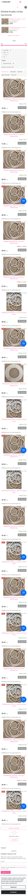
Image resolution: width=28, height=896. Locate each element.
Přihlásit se (5, 872)
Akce (6, 52)
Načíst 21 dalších (14, 828)
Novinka (6, 54)
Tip (5, 56)
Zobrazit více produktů (13, 35)
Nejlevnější (13, 71)
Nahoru (14, 840)
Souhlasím (13, 892)
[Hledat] (17, 7)
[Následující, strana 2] (14, 832)
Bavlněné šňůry (9, 63)
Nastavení (13, 887)
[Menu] (25, 7)
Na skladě (7, 50)
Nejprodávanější (6, 74)
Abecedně (13, 74)
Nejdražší (19, 71)
